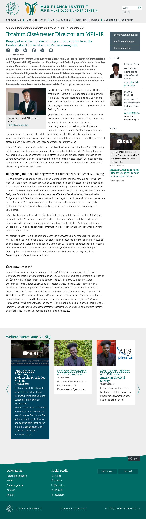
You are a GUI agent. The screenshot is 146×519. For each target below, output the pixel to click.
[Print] (51, 50)
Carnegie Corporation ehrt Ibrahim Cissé (71, 372)
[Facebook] (8, 50)
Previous (7, 389)
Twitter (57, 475)
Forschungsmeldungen (126, 34)
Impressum (66, 508)
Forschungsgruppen (17, 475)
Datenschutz (80, 508)
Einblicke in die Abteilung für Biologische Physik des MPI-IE (30, 376)
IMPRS (95, 20)
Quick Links (14, 470)
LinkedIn (58, 490)
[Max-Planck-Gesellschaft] (11, 508)
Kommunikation (122, 48)
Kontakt (11, 490)
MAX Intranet (107, 471)
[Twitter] (42, 50)
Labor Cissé (129, 85)
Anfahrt (10, 494)
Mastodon (59, 485)
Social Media (59, 470)
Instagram (59, 494)
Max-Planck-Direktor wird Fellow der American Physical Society (115, 376)
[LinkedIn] (17, 50)
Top (136, 458)
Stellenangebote (15, 485)
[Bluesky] (25, 50)
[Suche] (139, 8)
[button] (43, 112)
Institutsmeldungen (124, 41)
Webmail (128, 471)
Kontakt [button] (115, 58)
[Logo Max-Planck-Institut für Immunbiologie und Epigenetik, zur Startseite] (59, 8)
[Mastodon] (34, 50)
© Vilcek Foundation (20, 125)
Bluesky (58, 480)
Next (138, 389)
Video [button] (113, 128)
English (126, 12)
